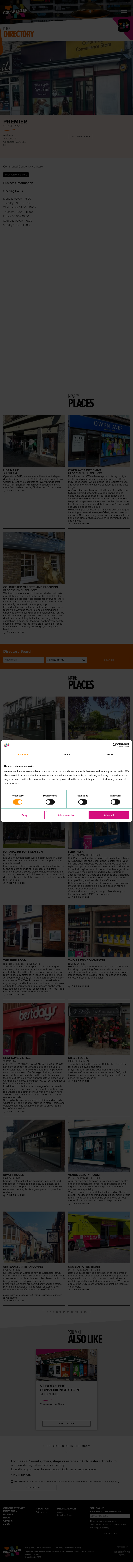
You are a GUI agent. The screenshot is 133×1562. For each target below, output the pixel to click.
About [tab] (110, 754)
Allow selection (66, 815)
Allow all (109, 815)
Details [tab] (67, 754)
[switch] (50, 802)
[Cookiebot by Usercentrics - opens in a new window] (115, 745)
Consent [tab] (23, 754)
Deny (24, 815)
